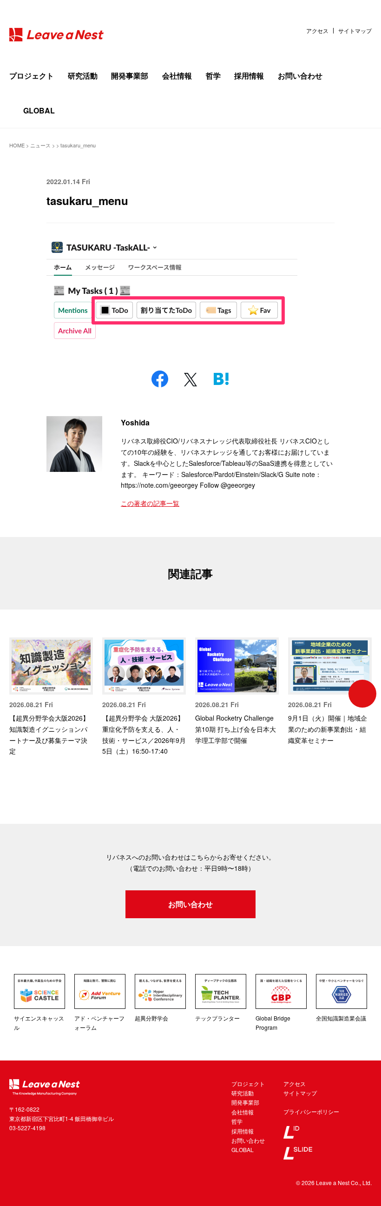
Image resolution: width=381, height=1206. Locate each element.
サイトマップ (355, 30)
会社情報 (177, 75)
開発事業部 (129, 75)
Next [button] (362, 694)
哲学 (213, 75)
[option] (51, 697)
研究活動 (83, 75)
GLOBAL (39, 110)
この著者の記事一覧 (150, 503)
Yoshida (135, 422)
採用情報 (249, 75)
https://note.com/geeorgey (159, 485)
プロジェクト (31, 75)
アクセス (317, 30)
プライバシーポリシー (311, 1111)
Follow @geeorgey (227, 485)
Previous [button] (19, 694)
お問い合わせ (300, 75)
